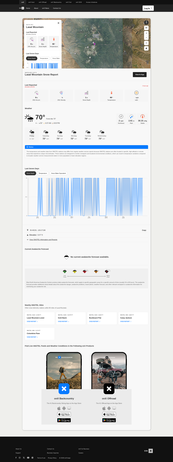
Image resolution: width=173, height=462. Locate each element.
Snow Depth (32, 58)
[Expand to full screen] (146, 43)
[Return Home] (146, 48)
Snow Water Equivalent (58, 173)
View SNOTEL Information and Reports (43, 240)
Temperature (44, 58)
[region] (86, 43)
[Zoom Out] (146, 37)
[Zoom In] (146, 33)
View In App (139, 74)
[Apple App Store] (64, 414)
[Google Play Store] (64, 420)
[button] (146, 22)
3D (146, 28)
